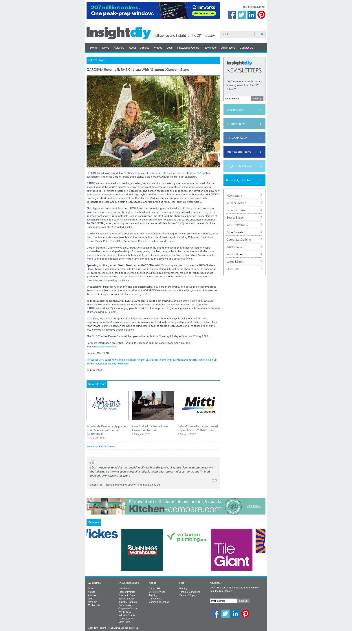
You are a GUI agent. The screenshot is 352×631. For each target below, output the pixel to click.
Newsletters (234, 195)
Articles (144, 47)
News (105, 47)
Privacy (183, 588)
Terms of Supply (188, 595)
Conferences (155, 598)
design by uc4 (132, 627)
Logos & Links (235, 261)
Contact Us (246, 47)
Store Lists (232, 269)
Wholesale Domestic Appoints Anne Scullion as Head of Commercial (106, 429)
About (132, 47)
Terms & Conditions (189, 591)
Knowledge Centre (188, 47)
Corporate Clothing (238, 239)
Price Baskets (234, 232)
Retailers (119, 47)
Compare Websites (159, 602)
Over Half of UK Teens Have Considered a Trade (150, 428)
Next (191, 559)
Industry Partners (237, 225)
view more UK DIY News (101, 446)
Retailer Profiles (236, 203)
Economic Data (235, 210)
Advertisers (228, 47)
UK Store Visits (157, 591)
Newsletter (210, 47)
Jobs (170, 47)
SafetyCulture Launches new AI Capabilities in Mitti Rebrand (198, 428)
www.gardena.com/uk (104, 346)
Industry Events (236, 254)
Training (153, 595)
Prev (89, 559)
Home (94, 47)
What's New (234, 247)
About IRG (154, 588)
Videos (158, 47)
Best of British (235, 217)
